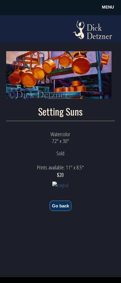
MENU (108, 7)
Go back (60, 205)
